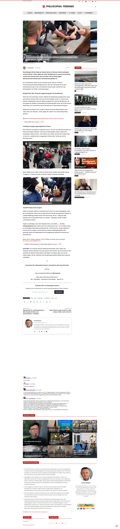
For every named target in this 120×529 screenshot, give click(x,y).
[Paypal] (41, 331)
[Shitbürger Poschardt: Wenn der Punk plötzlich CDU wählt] (86, 121)
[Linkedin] (46, 302)
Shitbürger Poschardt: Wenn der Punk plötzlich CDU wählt (86, 130)
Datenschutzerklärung (28, 525)
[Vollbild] (69, 203)
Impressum (25, 521)
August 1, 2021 (39, 122)
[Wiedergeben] (24, 203)
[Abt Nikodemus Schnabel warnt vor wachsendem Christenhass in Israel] (86, 184)
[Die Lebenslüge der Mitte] (35, 432)
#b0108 (43, 239)
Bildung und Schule (54, 427)
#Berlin (28, 239)
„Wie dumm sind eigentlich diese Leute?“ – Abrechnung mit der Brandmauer (85, 172)
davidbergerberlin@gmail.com (41, 512)
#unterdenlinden (32, 118)
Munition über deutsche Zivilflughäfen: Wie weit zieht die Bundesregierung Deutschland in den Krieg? (86, 86)
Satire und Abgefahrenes (79, 427)
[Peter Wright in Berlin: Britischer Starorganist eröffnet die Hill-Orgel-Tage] (60, 453)
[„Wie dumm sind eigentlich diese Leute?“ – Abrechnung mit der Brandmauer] (86, 163)
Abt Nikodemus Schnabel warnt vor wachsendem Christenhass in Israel (85, 193)
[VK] (40, 302)
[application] (47, 191)
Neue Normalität (29, 53)
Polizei (52, 298)
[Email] (37, 302)
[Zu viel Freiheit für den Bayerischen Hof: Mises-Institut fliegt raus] (86, 99)
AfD (25, 439)
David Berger (30, 67)
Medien (76, 132)
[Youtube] (86, 1)
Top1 (56, 298)
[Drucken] (33, 302)
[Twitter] (82, 1)
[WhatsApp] (27, 302)
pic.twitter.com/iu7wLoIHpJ (55, 118)
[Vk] (92, 1)
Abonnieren (59, 292)
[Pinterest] (89, 1)
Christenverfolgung (79, 197)
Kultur (51, 453)
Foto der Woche (53, 439)
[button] (95, 6)
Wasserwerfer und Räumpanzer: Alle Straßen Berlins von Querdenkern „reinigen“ (33, 311)
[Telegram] (30, 302)
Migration (77, 154)
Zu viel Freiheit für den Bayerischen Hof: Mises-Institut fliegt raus (85, 109)
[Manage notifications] (117, 526)
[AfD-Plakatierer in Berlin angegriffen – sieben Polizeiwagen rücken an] (84, 445)
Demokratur (77, 112)
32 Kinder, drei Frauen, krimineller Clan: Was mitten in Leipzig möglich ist (85, 150)
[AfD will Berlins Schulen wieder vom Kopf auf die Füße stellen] (60, 427)
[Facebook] (34, 331)
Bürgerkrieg (40, 298)
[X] (24, 302)
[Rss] (96, 1)
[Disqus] (47, 355)
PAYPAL (47, 269)
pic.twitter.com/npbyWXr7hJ (32, 241)
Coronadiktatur (47, 298)
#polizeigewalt (41, 118)
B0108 (32, 298)
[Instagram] (79, 1)
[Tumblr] (49, 302)
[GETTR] (36, 331)
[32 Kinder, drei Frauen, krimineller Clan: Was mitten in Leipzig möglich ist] (86, 141)
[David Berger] (24, 68)
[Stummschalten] (67, 203)
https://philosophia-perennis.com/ (40, 322)
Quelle (60, 226)
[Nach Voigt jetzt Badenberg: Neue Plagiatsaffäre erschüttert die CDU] (35, 453)
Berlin (35, 298)
